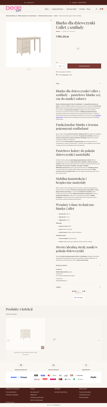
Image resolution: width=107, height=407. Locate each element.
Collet (56, 15)
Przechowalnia (83, 397)
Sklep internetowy (53, 405)
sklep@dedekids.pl (61, 280)
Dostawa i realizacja (12, 395)
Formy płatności (11, 392)
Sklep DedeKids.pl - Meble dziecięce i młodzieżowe (21, 15)
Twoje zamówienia (85, 392)
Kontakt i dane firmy (61, 392)
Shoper (11, 402)
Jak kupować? (34, 392)
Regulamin (33, 395)
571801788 (59, 278)
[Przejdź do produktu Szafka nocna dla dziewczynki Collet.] (25, 334)
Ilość (57, 62)
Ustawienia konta (84, 395)
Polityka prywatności (37, 397)
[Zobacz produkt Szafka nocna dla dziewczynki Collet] (42, 347)
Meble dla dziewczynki (45, 15)
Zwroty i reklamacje (36, 400)
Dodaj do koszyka (84, 66)
